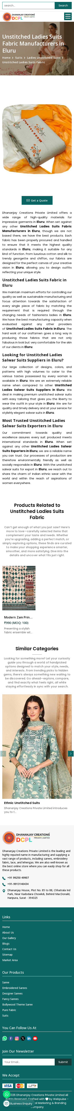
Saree (5, 982)
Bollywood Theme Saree (17, 1004)
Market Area (10, 960)
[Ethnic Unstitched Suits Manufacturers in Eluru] (37, 746)
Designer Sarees (12, 993)
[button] (71, 754)
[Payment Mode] (20, 1085)
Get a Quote (39, 200)
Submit (63, 1062)
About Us (8, 932)
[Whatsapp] (4, 1038)
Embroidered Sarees (14, 988)
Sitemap (7, 954)
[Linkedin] (29, 1038)
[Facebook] (10, 1038)
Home (6, 57)
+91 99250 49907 (18, 877)
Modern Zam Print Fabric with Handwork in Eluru (19, 617)
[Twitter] (22, 1038)
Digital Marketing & (41, 1103)
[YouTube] (35, 1038)
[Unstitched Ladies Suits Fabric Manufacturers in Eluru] (37, 139)
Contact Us (9, 949)
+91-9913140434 (17, 884)
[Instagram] (16, 1038)
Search (63, 5)
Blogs (5, 943)
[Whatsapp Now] (6, 1094)
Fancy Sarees (10, 999)
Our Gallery (9, 938)
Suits (18, 57)
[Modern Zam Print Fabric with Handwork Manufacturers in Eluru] (18, 588)
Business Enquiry (20, 1103)
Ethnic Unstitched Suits (22, 803)
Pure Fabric (9, 1010)
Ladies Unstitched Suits (44, 57)
